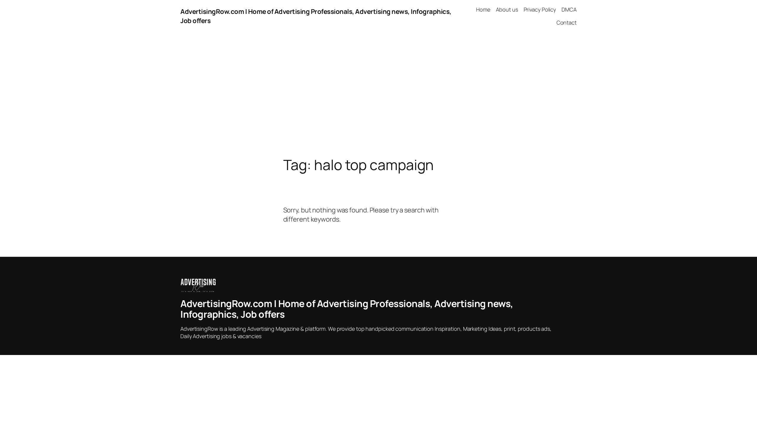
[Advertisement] (378, 94)
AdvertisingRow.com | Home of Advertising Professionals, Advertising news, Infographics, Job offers (346, 309)
